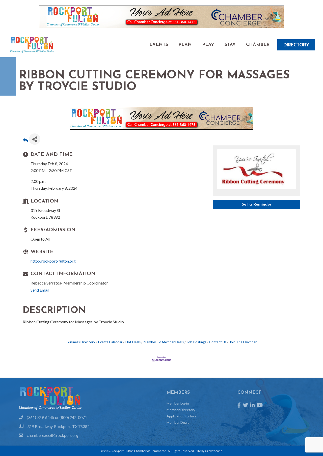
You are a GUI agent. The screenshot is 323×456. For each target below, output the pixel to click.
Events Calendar (110, 342)
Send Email (40, 290)
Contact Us (217, 342)
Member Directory (181, 410)
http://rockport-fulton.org (53, 261)
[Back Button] (25, 140)
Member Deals (178, 422)
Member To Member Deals (164, 342)
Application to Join (181, 416)
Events (158, 45)
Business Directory (81, 342)
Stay (230, 45)
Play (208, 45)
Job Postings (196, 342)
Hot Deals (133, 342)
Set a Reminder (257, 205)
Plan (185, 45)
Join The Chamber (243, 342)
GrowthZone (213, 451)
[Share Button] (34, 139)
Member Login (178, 403)
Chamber (258, 45)
